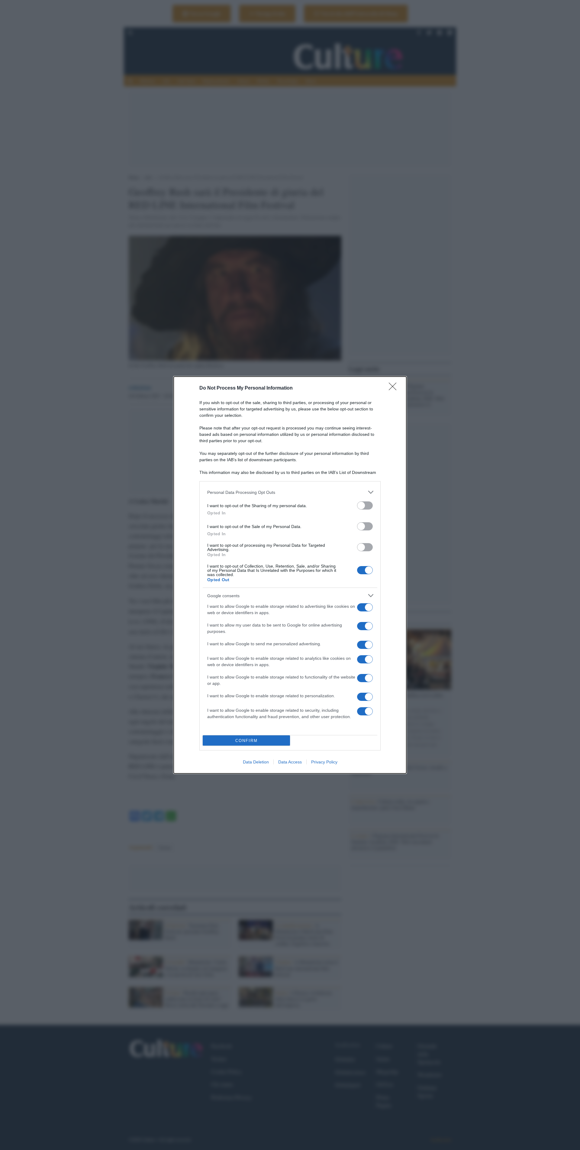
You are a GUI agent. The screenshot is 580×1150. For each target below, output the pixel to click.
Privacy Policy (324, 762)
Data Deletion (256, 762)
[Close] (394, 388)
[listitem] (290, 492)
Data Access (290, 762)
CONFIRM (246, 740)
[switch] (365, 505)
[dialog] (290, 575)
